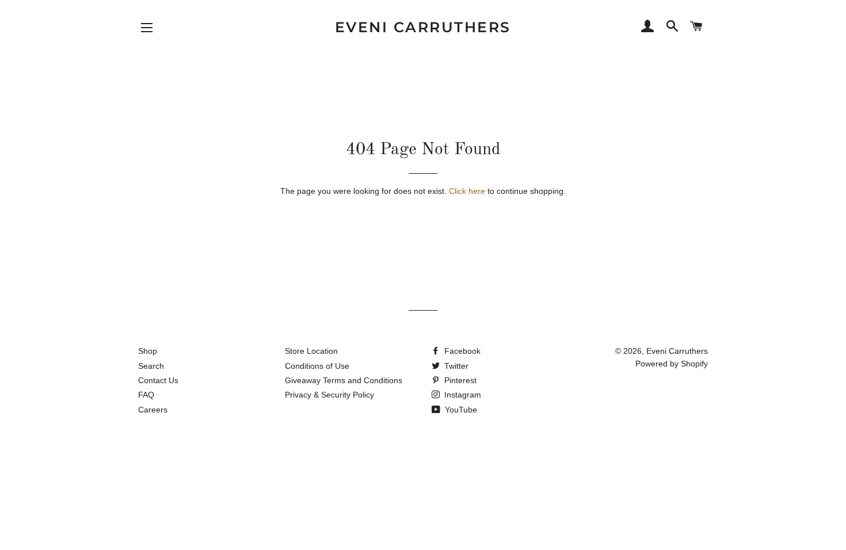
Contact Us (158, 380)
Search (151, 366)
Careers (152, 409)
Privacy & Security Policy (329, 394)
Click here (467, 191)
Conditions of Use (317, 366)
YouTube (460, 409)
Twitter (455, 366)
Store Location (311, 351)
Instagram (461, 394)
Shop (147, 351)
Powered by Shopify (671, 363)
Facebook (461, 351)
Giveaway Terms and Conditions (343, 380)
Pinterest (459, 380)
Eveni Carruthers (423, 27)
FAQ (146, 394)
